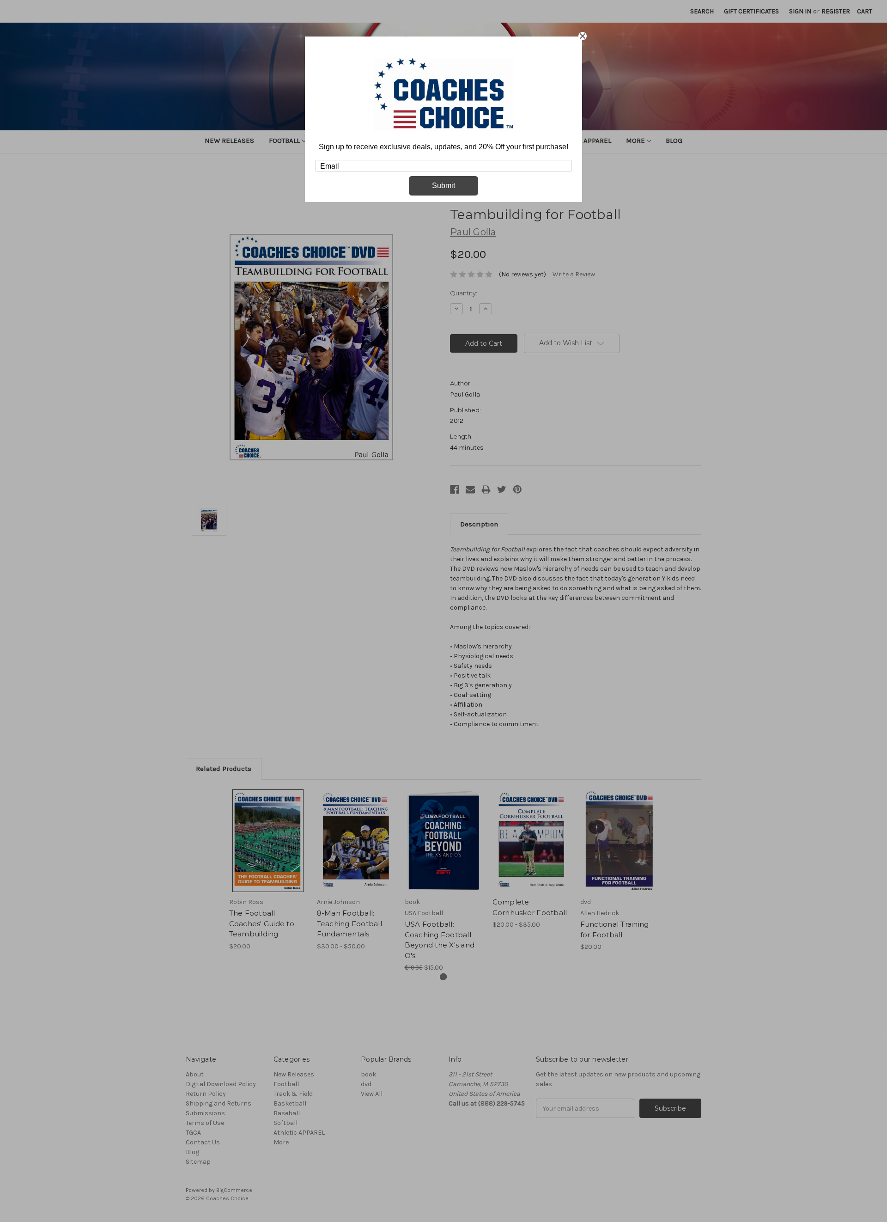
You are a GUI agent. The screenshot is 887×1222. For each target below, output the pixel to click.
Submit (443, 185)
